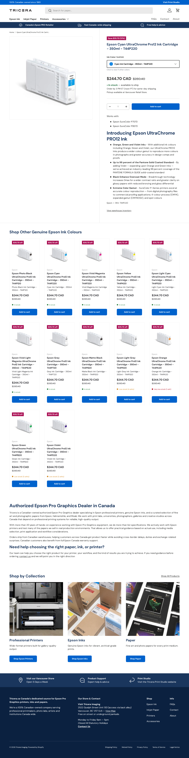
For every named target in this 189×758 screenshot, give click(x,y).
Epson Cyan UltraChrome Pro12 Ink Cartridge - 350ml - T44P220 (33, 32)
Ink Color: (115, 57)
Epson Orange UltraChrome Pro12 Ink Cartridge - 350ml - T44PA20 (164, 362)
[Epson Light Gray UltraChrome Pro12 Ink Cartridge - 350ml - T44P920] (129, 337)
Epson (109, 203)
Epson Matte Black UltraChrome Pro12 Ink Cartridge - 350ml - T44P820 (94, 362)
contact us (25, 556)
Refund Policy (127, 747)
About (176, 18)
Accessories (59, 19)
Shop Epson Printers (23, 658)
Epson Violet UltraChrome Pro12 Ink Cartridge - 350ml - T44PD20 (59, 450)
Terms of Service (159, 747)
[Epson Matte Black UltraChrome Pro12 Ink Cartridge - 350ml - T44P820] (94, 337)
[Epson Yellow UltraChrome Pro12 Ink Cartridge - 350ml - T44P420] (129, 253)
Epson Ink (14, 19)
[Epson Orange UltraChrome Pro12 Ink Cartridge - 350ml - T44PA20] (164, 337)
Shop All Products (170, 576)
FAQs (154, 18)
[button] (178, 10)
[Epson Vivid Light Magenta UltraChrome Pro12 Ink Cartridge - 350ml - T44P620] (24, 337)
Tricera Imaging (21, 747)
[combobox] (99, 10)
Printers (44, 19)
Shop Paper (135, 658)
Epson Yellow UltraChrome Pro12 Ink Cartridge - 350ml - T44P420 (129, 278)
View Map (110, 710)
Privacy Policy (142, 747)
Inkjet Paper (30, 19)
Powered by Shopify (36, 747)
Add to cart (155, 106)
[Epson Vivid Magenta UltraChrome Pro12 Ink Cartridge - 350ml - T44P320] (94, 253)
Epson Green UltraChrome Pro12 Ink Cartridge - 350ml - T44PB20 (24, 450)
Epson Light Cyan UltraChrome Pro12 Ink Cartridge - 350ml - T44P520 (164, 278)
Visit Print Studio (171, 2)
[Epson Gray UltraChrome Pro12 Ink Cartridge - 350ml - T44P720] (59, 337)
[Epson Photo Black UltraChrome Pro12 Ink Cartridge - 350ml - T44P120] (24, 253)
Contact (164, 18)
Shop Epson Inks (80, 658)
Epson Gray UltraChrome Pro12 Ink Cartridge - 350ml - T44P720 (59, 362)
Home (11, 32)
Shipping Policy (111, 747)
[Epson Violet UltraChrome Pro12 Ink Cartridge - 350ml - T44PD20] (59, 425)
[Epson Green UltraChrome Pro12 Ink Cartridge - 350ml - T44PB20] (24, 425)
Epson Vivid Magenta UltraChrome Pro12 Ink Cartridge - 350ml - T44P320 (94, 278)
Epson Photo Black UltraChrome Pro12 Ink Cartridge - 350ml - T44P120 (24, 278)
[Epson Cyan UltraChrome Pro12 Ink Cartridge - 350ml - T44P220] (59, 253)
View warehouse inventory (119, 210)
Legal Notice (175, 747)
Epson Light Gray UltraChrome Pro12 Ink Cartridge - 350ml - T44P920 (129, 362)
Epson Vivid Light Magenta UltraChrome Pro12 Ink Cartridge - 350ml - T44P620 (24, 362)
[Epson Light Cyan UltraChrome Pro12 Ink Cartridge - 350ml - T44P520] (164, 253)
